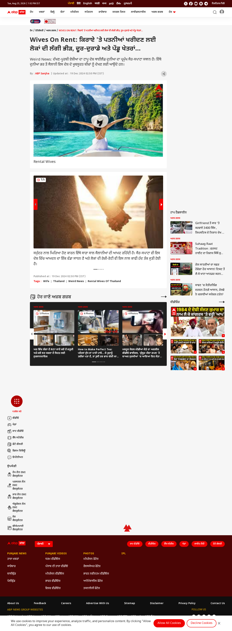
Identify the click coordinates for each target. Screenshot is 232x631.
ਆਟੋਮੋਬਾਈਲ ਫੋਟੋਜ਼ (93, 581)
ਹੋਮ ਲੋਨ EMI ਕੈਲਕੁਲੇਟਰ (19, 474)
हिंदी (78, 3)
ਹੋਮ (31, 12)
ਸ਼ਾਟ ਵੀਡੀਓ (18, 431)
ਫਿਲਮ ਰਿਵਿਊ (19, 451)
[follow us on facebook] (191, 3)
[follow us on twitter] (186, 3)
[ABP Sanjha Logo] (16, 12)
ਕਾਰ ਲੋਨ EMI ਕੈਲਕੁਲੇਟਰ (19, 496)
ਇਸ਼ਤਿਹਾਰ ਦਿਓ (218, 3)
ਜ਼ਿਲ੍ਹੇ (52, 12)
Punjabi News (16, 553)
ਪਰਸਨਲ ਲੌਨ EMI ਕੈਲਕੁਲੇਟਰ (19, 485)
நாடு (111, 3)
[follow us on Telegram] (206, 3)
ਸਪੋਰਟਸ (89, 12)
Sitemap (129, 603)
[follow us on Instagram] (201, 3)
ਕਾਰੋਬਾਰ (103, 12)
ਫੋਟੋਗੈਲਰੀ (39, 30)
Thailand (59, 281)
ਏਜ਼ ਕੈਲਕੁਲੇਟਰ (18, 518)
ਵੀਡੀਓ (16, 418)
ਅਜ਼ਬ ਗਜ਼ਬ (157, 12)
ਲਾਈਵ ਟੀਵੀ (199, 543)
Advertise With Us (97, 603)
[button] (16, 404)
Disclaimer (156, 603)
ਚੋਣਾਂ (62, 12)
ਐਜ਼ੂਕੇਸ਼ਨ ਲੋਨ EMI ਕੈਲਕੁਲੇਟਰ (19, 507)
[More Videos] (222, 302)
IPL (123, 553)
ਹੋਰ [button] (170, 12)
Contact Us (218, 603)
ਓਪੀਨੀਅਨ (18, 457)
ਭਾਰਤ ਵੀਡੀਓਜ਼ (52, 581)
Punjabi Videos (56, 553)
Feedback (40, 603)
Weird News (76, 281)
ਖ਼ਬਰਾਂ (42, 12)
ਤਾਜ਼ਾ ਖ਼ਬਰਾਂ (13, 559)
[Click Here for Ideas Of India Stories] (50, 21)
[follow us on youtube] (196, 3)
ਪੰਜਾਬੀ (71, 3)
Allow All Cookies (169, 623)
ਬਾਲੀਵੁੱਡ (11, 574)
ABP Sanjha (42, 73)
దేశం (118, 3)
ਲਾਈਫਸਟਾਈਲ (138, 12)
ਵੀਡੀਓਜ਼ (152, 543)
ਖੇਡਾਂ (14, 424)
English (87, 3)
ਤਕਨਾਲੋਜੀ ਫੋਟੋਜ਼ (91, 588)
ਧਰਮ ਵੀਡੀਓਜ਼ (52, 559)
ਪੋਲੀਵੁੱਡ (11, 581)
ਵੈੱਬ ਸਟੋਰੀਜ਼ (18, 437)
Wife (46, 281)
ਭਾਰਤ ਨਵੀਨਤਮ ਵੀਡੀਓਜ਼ (96, 574)
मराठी (97, 3)
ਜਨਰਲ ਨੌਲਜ (118, 12)
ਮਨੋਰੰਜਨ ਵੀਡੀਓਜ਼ (54, 574)
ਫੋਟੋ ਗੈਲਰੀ (18, 444)
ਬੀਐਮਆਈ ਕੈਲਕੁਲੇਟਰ (18, 528)
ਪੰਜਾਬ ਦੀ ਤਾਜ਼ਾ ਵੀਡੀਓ (56, 566)
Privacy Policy (187, 603)
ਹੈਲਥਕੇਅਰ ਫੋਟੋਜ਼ (91, 566)
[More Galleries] (164, 296)
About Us (13, 603)
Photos (88, 553)
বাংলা (104, 3)
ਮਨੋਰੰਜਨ (74, 12)
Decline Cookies (201, 623)
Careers (66, 603)
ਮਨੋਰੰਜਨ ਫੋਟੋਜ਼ (90, 559)
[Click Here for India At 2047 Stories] (35, 21)
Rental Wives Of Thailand (104, 281)
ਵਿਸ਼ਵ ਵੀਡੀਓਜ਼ (53, 588)
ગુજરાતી (128, 3)
